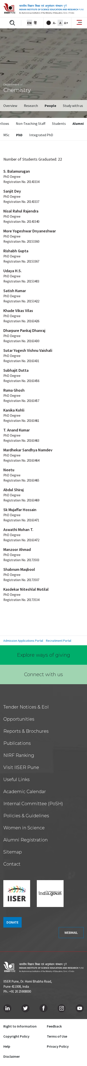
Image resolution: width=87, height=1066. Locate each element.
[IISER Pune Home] (43, 8)
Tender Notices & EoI (26, 707)
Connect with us (43, 674)
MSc (6, 135)
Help (6, 1046)
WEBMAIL (71, 932)
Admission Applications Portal (23, 641)
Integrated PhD (41, 135)
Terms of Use (57, 1036)
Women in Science (24, 827)
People (50, 105)
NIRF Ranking (18, 755)
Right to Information (20, 1026)
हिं (35, 23)
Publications (17, 743)
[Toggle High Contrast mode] (48, 22)
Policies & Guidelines (26, 815)
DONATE (12, 922)
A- (54, 23)
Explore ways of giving (43, 655)
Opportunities (18, 719)
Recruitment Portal (58, 641)
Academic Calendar (24, 791)
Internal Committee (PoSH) (33, 803)
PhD (19, 135)
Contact (12, 864)
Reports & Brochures (26, 731)
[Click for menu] (79, 23)
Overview (10, 105)
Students (59, 123)
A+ (66, 23)
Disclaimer (11, 1056)
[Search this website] (12, 23)
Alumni (78, 123)
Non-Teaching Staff (30, 123)
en (29, 23)
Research (31, 105)
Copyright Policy (16, 1036)
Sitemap (12, 852)
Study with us (73, 105)
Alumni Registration (25, 840)
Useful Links (16, 779)
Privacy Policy (58, 1046)
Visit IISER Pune (21, 767)
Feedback (54, 1026)
